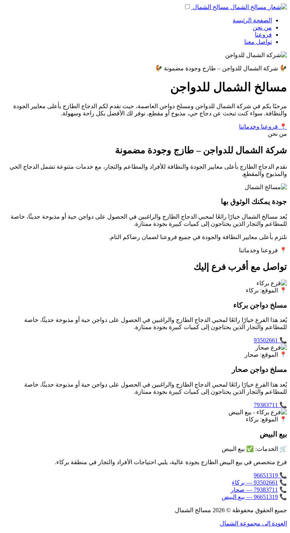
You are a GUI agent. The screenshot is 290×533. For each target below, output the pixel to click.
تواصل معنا (258, 42)
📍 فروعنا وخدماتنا (263, 126)
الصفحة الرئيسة (252, 20)
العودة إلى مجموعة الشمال (253, 523)
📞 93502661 (270, 340)
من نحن (262, 27)
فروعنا (263, 34)
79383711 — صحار (254, 489)
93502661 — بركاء (255, 482)
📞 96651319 (270, 475)
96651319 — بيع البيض (250, 497)
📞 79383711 (270, 405)
